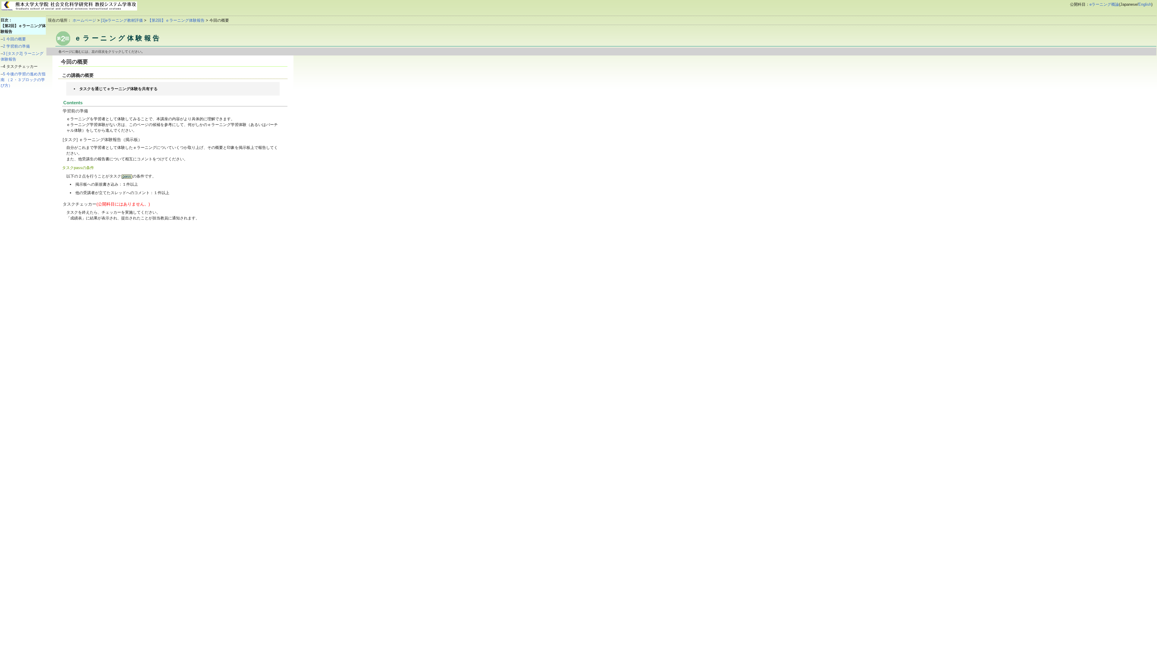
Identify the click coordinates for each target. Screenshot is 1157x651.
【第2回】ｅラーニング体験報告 (176, 20)
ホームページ (84, 20)
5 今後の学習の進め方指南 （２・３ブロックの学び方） (23, 80)
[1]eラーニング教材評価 (122, 20)
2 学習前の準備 (16, 46)
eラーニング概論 (1104, 4)
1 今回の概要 (14, 39)
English (1144, 4)
